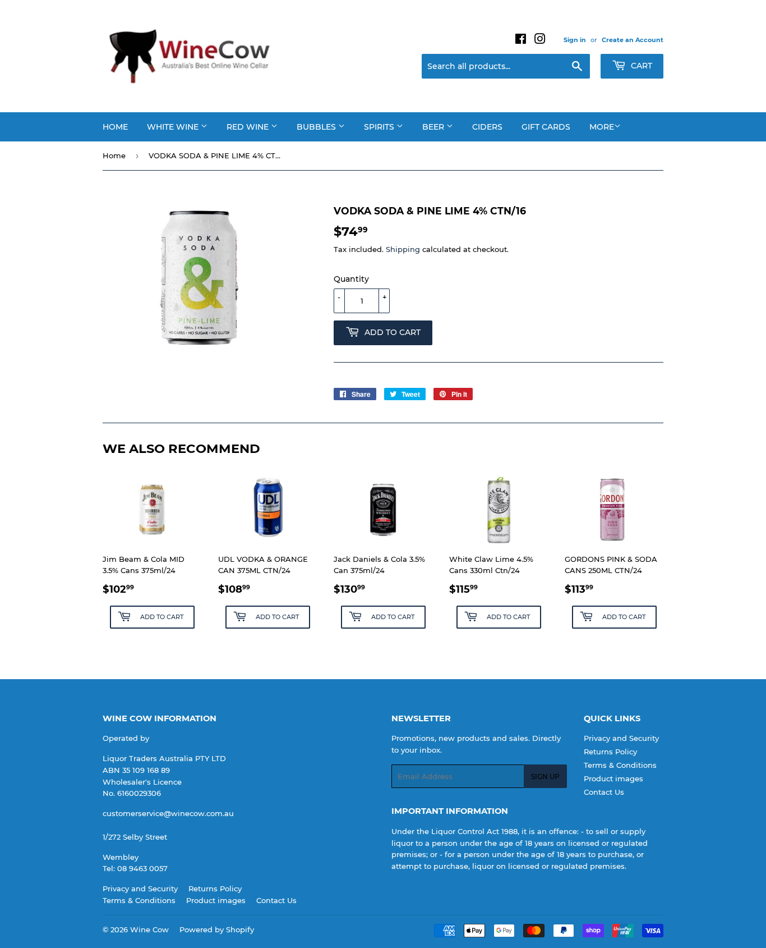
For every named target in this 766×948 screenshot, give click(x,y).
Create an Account (632, 40)
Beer (434, 127)
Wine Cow (149, 929)
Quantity (351, 279)
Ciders (487, 127)
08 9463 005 (140, 868)
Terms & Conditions (620, 765)
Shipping (403, 249)
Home (115, 127)
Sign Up (545, 776)
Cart (640, 66)
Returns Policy (610, 751)
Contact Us (604, 791)
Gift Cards (546, 127)
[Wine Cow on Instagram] (540, 40)
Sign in (575, 40)
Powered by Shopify (216, 929)
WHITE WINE (174, 127)
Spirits (380, 127)
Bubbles (317, 127)
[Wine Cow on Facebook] (521, 40)
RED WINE (249, 127)
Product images (613, 778)
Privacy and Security (621, 738)
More (601, 127)
